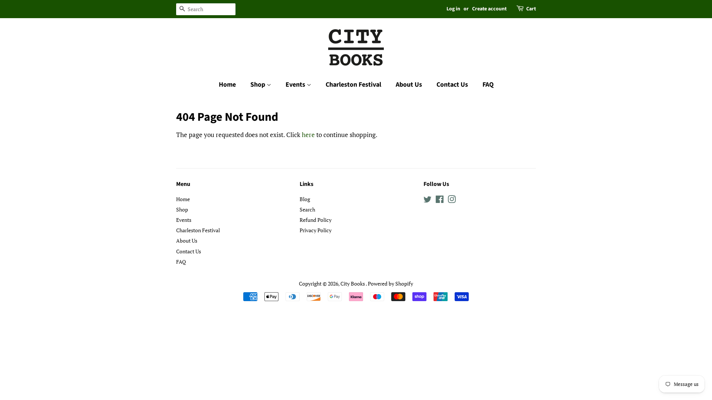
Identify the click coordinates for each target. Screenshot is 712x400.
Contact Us (452, 84)
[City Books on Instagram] (452, 200)
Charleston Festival (353, 84)
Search (307, 209)
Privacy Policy (316, 230)
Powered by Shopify (390, 283)
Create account (489, 9)
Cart (531, 9)
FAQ (488, 84)
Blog (305, 199)
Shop (258, 84)
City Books (353, 283)
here (308, 134)
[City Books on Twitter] (427, 200)
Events (296, 84)
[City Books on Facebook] (439, 200)
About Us (409, 84)
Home (227, 84)
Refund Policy (316, 219)
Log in (453, 9)
